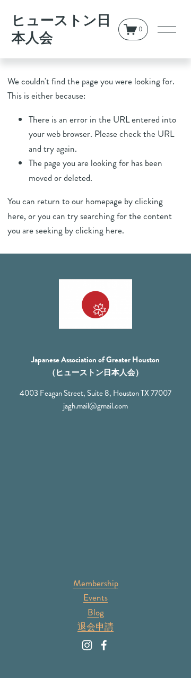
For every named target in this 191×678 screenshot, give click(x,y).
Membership (95, 583)
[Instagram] (87, 645)
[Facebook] (104, 645)
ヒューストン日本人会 (61, 29)
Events (95, 597)
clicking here (98, 230)
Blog (96, 612)
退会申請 (95, 626)
